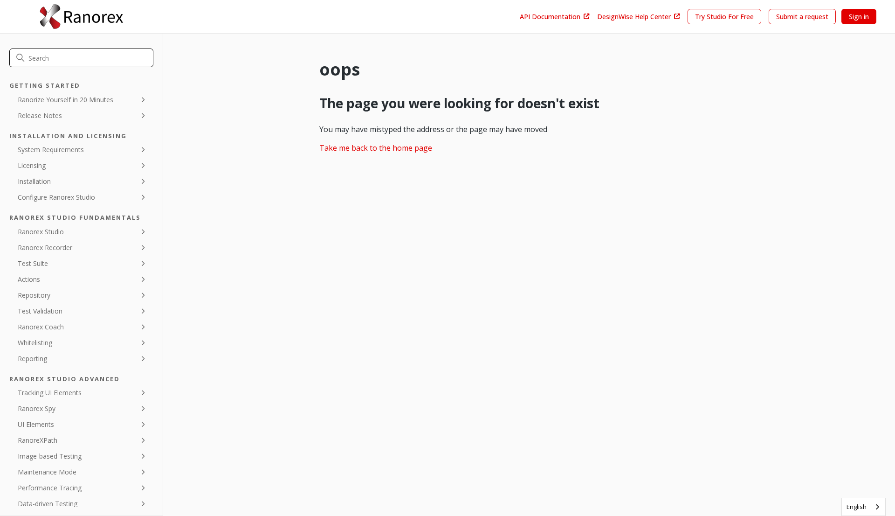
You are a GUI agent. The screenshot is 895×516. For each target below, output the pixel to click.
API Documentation (550, 16)
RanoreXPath (37, 440)
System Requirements (51, 149)
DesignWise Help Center (634, 16)
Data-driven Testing (47, 503)
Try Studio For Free (724, 16)
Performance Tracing (50, 487)
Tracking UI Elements (50, 392)
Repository (34, 295)
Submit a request (802, 16)
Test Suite (33, 263)
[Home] (81, 16)
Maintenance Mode (47, 471)
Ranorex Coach (41, 326)
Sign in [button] (859, 16)
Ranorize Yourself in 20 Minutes (65, 99)
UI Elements (36, 424)
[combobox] (863, 507)
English (857, 506)
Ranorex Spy (36, 408)
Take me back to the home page (375, 148)
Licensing (32, 165)
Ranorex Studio (41, 231)
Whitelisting (35, 342)
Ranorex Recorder (45, 247)
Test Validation (40, 311)
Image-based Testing (50, 456)
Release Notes (40, 115)
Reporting (32, 358)
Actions (29, 279)
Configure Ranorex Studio (56, 197)
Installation (34, 181)
